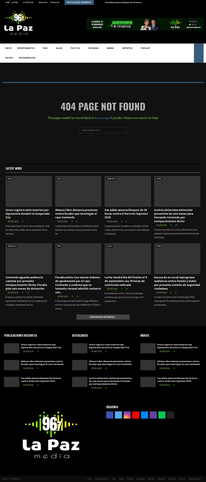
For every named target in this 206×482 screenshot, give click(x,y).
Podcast (145, 48)
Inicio (8, 48)
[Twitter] (162, 53)
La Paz (159, 179)
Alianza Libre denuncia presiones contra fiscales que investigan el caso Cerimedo (76, 214)
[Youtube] (171, 53)
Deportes (127, 48)
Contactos (54, 2)
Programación (27, 58)
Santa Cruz (111, 179)
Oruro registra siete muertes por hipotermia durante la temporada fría (28, 214)
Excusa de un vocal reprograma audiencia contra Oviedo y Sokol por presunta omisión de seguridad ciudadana (177, 283)
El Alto (159, 246)
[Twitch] (180, 53)
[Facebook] (157, 53)
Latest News (14, 168)
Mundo (110, 48)
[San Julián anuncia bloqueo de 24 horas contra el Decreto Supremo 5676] (128, 191)
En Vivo (9, 58)
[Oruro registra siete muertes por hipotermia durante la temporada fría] (29, 191)
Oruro (10, 179)
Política (75, 48)
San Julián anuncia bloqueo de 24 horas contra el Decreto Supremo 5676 (126, 214)
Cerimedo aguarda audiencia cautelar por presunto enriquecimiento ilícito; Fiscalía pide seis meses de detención (26, 283)
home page (102, 118)
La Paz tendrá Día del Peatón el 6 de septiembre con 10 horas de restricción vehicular (126, 281)
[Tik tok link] (203, 2)
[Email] (176, 53)
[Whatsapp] (185, 53)
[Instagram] (166, 53)
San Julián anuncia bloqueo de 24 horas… (124, 2)
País (45, 48)
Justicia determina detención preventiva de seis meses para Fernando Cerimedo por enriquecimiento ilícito (173, 216)
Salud (59, 48)
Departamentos (26, 48)
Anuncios (43, 2)
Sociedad (93, 48)
